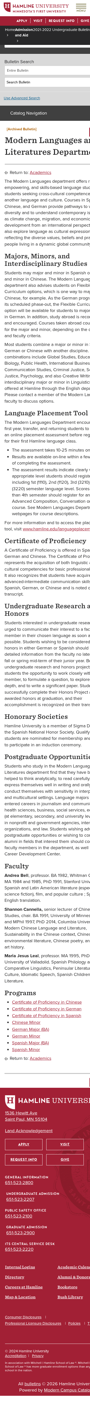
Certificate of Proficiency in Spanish (46, 1015)
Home (10, 29)
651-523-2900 (20, 1233)
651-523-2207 (20, 1199)
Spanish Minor (26, 1049)
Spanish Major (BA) (30, 1043)
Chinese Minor (26, 1022)
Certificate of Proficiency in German (47, 1009)
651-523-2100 (18, 1216)
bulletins (32, 1384)
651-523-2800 (19, 1182)
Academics (40, 172)
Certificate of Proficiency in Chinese (47, 1002)
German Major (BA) (30, 1029)
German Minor (26, 1036)
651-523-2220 (19, 1249)
